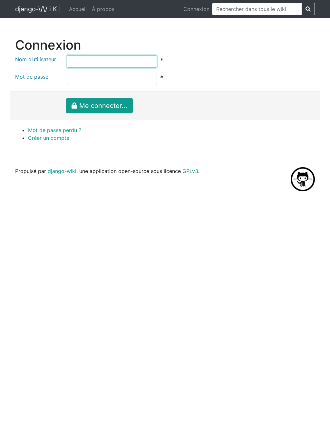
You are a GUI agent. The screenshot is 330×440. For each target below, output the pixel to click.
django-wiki (62, 171)
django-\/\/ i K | (38, 9)
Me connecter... (102, 106)
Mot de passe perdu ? (54, 130)
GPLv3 (190, 171)
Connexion (196, 9)
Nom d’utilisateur (35, 59)
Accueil (78, 9)
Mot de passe (31, 76)
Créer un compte (48, 138)
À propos (103, 9)
